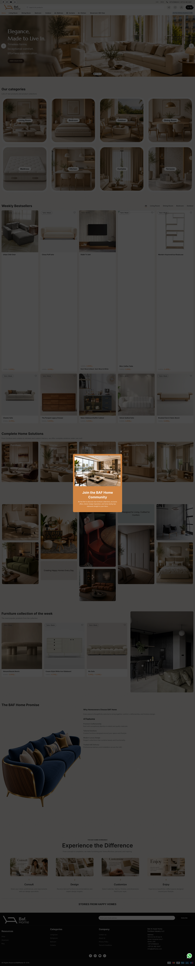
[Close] (121, 451)
